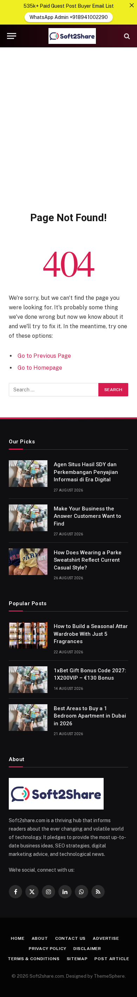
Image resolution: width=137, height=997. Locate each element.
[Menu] (11, 36)
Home (17, 938)
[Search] (126, 36)
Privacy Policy (47, 948)
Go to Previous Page (44, 355)
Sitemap (77, 958)
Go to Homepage (40, 367)
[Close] (131, 5)
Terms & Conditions (33, 958)
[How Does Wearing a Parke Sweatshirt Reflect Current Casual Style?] (28, 561)
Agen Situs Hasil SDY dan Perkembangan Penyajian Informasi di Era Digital (86, 472)
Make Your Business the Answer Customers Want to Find (87, 516)
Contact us (70, 938)
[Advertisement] (68, 128)
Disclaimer (87, 948)
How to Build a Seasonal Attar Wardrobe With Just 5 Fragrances (91, 634)
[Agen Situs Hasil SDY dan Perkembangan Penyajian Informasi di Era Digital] (28, 473)
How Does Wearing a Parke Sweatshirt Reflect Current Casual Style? (88, 560)
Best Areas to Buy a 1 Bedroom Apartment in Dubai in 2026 (90, 716)
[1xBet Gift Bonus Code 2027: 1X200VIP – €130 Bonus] (28, 679)
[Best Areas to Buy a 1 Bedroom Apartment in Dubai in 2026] (28, 717)
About (40, 938)
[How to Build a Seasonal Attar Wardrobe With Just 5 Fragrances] (28, 635)
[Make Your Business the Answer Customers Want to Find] (28, 517)
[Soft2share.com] (72, 36)
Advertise (106, 938)
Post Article (111, 958)
